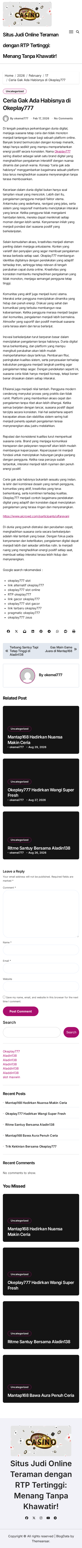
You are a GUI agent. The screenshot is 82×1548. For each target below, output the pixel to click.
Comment (9, 887)
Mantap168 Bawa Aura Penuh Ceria (31, 1135)
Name (7, 942)
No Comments (63, 118)
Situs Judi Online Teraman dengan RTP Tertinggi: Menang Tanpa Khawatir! (31, 45)
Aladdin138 (11, 1068)
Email (7, 960)
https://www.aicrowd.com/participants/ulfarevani (36, 516)
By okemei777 (19, 118)
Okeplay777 (63, 151)
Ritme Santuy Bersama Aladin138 (39, 848)
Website (7, 979)
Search (9, 1022)
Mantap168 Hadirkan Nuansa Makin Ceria (36, 1103)
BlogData (62, 1536)
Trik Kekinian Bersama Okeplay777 (30, 1146)
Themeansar (40, 1541)
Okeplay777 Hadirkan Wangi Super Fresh (35, 1114)
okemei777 (53, 675)
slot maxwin (11, 1077)
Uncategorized (15, 91)
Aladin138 (10, 1055)
